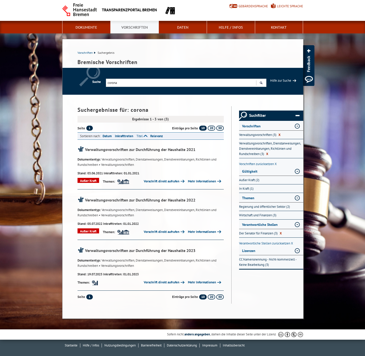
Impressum (209, 345)
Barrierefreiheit (151, 345)
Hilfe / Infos (231, 27)
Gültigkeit (249, 171)
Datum (107, 136)
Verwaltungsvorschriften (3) (259, 135)
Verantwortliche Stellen (260, 224)
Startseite (71, 345)
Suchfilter (257, 115)
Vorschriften (134, 27)
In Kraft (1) (246, 188)
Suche (96, 82)
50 (220, 128)
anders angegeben (197, 334)
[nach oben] (349, 340)
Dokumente (86, 27)
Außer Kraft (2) (249, 180)
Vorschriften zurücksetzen (258, 164)
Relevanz (156, 136)
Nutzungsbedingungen (120, 345)
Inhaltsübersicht (234, 345)
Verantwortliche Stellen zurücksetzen (266, 243)
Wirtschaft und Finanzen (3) (257, 215)
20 (211, 128)
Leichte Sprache (290, 6)
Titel (139, 136)
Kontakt (279, 27)
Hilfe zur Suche (280, 80)
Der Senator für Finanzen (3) (260, 233)
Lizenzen (248, 250)
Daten (182, 27)
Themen (248, 198)
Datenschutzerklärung (182, 345)
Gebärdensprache (253, 6)
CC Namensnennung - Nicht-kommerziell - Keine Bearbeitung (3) (268, 262)
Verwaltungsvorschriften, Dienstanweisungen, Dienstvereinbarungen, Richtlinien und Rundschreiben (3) (270, 148)
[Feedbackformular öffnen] (308, 65)
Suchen (261, 82)
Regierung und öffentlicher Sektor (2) (264, 207)
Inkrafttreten (124, 136)
